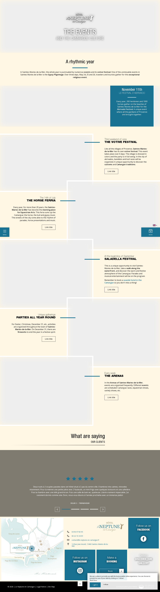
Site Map (51, 587)
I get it (95, 585)
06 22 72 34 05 (77, 536)
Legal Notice (41, 587)
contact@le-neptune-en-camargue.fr (85, 540)
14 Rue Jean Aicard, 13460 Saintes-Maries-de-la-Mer (90, 545)
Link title (111, 171)
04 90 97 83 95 (77, 532)
